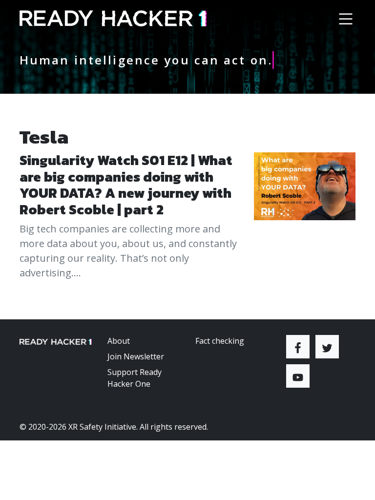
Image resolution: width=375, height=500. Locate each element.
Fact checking (219, 340)
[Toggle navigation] (345, 18)
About (118, 340)
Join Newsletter (135, 356)
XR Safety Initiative (102, 426)
